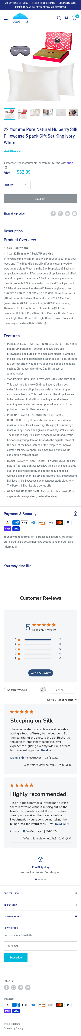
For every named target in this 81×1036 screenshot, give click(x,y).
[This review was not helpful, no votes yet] (67, 765)
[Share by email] (74, 213)
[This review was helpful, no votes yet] (60, 765)
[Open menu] (6, 18)
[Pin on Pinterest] (60, 213)
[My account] (66, 18)
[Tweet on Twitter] (67, 213)
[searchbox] (21, 690)
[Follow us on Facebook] (6, 987)
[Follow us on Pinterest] (20, 987)
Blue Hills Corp (13, 150)
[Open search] (59, 18)
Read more (48, 750)
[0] (74, 18)
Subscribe (15, 957)
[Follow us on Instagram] (13, 987)
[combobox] (62, 700)
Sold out (40, 199)
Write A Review (41, 673)
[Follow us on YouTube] (28, 987)
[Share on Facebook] (53, 213)
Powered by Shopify (13, 1028)
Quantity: (9, 184)
